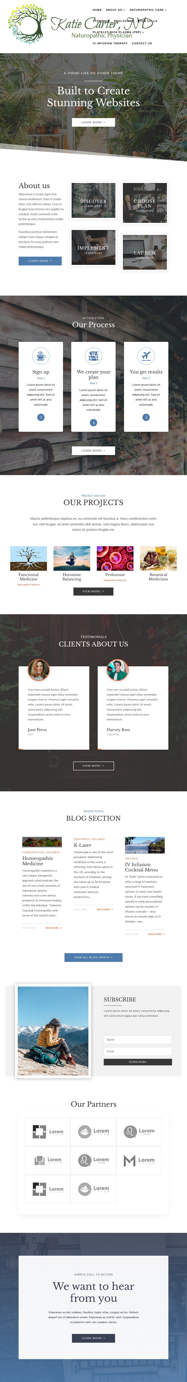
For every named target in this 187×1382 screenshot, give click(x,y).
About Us (114, 10)
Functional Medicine (28, 577)
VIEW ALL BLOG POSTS (91, 957)
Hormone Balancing (71, 577)
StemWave (101, 21)
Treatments (82, 839)
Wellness (52, 852)
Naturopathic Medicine (28, 584)
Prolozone (123, 21)
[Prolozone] (115, 558)
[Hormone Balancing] (72, 558)
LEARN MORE (91, 450)
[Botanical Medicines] (158, 558)
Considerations (33, 852)
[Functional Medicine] (28, 558)
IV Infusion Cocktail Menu (141, 867)
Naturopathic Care (147, 10)
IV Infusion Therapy (110, 43)
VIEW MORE (92, 591)
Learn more (38, 260)
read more (51, 927)
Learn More (91, 122)
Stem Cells (147, 21)
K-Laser (82, 845)
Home (97, 10)
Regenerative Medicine (115, 580)
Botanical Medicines (158, 577)
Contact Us (142, 43)
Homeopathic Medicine (37, 861)
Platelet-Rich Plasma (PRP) (117, 32)
